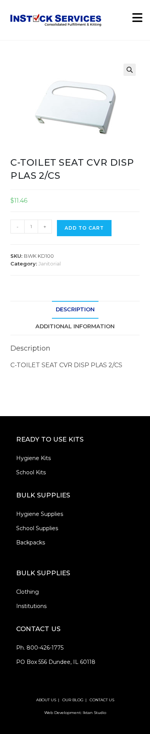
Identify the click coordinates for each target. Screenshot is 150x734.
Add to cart (84, 228)
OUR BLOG (72, 699)
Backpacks (30, 542)
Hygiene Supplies (39, 514)
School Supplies (37, 528)
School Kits (31, 472)
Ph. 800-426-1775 (39, 647)
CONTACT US (102, 699)
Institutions (31, 606)
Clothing (27, 591)
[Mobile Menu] (135, 20)
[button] (129, 70)
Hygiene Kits (33, 458)
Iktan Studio (94, 712)
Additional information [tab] (75, 326)
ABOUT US (46, 699)
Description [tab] (75, 309)
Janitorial (49, 263)
